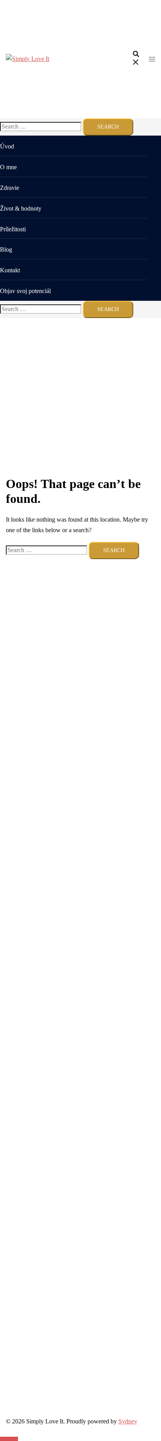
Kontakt (10, 270)
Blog (6, 249)
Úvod (7, 146)
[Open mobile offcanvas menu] (152, 59)
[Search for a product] (136, 59)
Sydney (127, 1421)
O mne (8, 167)
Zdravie (9, 187)
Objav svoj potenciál (25, 291)
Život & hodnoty (20, 208)
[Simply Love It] (27, 58)
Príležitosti (13, 229)
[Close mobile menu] (147, 14)
